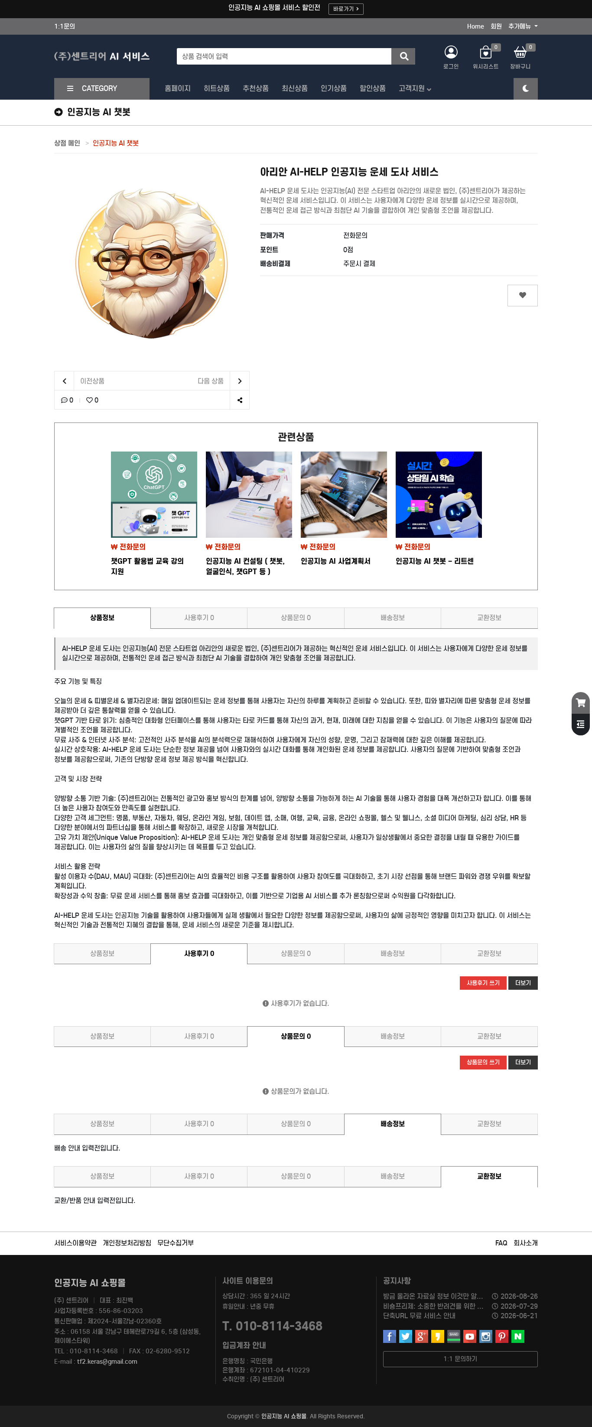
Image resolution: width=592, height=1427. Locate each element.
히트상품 (217, 88)
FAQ (501, 1243)
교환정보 (489, 618)
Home (475, 26)
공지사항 (397, 1281)
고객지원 (412, 88)
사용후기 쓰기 (483, 983)
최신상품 (295, 88)
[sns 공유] (239, 400)
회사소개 (526, 1243)
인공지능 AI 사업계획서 (336, 561)
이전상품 (91, 381)
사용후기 (199, 618)
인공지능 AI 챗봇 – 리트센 (435, 561)
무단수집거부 (175, 1243)
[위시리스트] (522, 295)
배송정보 (393, 618)
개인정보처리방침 (127, 1243)
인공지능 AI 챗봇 (116, 143)
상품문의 (296, 618)
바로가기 (343, 9)
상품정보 (102, 618)
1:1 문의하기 (460, 1359)
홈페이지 (178, 88)
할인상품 (373, 88)
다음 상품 (211, 381)
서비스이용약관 (75, 1243)
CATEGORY (99, 88)
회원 (496, 26)
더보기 (523, 983)
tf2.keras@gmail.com (107, 1361)
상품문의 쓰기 (483, 1062)
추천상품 (256, 88)
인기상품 (334, 88)
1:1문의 (64, 26)
